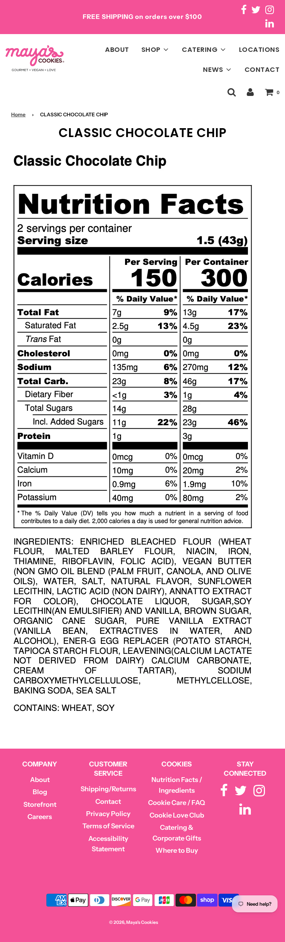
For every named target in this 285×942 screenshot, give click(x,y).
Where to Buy (176, 850)
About (40, 780)
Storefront (39, 804)
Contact (108, 802)
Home (18, 114)
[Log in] (250, 92)
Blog (40, 792)
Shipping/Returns (108, 789)
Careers (39, 817)
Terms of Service (108, 826)
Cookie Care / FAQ (176, 803)
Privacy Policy (108, 814)
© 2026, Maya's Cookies (133, 922)
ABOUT (117, 49)
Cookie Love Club (177, 815)
